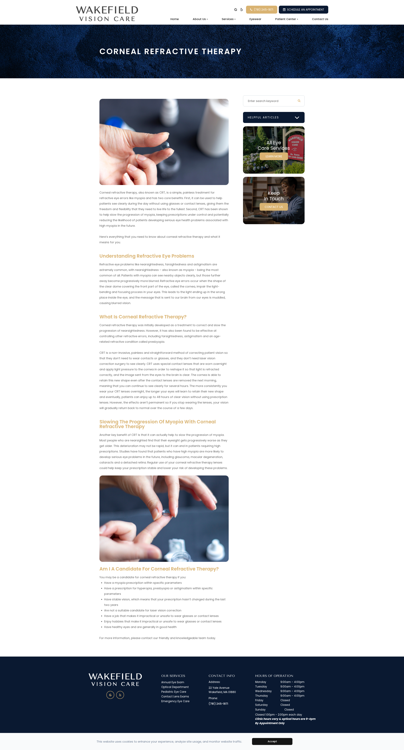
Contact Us (320, 19)
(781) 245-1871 (263, 10)
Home (174, 19)
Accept (272, 741)
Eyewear (255, 19)
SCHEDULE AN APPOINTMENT (305, 10)
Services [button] (228, 19)
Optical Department (175, 687)
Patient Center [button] (285, 19)
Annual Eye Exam (172, 682)
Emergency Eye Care (175, 701)
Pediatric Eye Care (173, 692)
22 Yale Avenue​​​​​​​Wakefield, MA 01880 (222, 690)
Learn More (274, 156)
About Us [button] (199, 19)
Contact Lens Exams (175, 696)
